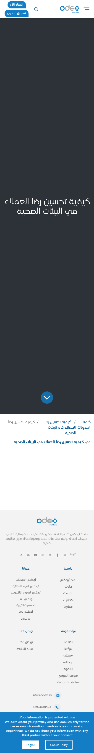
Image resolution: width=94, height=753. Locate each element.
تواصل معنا (26, 642)
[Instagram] (42, 555)
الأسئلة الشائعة (25, 649)
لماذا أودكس (68, 580)
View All (26, 619)
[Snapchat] (28, 555)
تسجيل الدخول (16, 13)
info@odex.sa (42, 695)
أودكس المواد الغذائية (26, 586)
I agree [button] (30, 745)
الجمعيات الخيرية (25, 605)
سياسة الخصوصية (68, 682)
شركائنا (68, 649)
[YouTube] (35, 555)
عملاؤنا (68, 607)
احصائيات (68, 600)
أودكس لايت (26, 612)
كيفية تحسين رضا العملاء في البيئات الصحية (60, 428)
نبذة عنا (68, 642)
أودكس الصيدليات (26, 580)
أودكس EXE (25, 599)
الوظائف (68, 662)
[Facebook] (57, 555)
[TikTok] (21, 555)
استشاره (68, 655)
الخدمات (68, 593)
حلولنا (68, 586)
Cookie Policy (59, 745)
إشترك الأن (16, 4)
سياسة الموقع (68, 675)
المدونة (68, 669)
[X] (50, 555)
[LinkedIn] (64, 555)
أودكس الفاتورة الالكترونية (26, 592)
